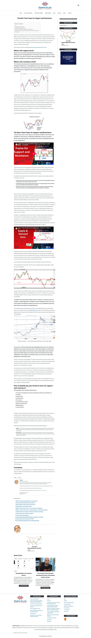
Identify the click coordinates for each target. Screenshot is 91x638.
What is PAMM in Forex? (35, 608)
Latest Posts (19, 477)
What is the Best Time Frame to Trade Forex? (25, 504)
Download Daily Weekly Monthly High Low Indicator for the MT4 (29, 517)
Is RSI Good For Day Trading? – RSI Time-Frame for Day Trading (29, 511)
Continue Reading (24, 585)
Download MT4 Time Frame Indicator (24, 506)
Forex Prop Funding (38, 13)
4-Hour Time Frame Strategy (22, 515)
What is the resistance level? (20, 28)
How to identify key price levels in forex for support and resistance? (27, 30)
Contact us (66, 611)
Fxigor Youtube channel (42, 490)
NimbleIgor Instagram (68, 606)
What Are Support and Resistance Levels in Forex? (26, 501)
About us (49, 600)
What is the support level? (19, 26)
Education (49, 621)
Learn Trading (48, 13)
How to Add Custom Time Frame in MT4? (24, 513)
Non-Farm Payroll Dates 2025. (36, 603)
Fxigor (21, 480)
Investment (49, 619)
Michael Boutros (33, 310)
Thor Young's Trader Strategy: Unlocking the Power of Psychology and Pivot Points (45, 575)
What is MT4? (33, 613)
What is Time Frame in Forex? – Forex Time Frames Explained (29, 508)
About (64, 13)
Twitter (65, 600)
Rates (54, 13)
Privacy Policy (66, 609)
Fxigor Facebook (67, 604)
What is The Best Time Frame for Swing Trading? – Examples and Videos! (31, 509)
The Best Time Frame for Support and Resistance (24, 29)
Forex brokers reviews (51, 617)
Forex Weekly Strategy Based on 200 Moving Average (27, 520)
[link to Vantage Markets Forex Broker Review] (23, 564)
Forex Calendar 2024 (34, 598)
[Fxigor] (17, 483)
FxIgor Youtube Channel (69, 602)
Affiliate (59, 13)
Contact (70, 13)
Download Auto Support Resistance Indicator (25, 502)
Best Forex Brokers (28, 13)
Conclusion (17, 31)
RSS (65, 598)
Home (20, 13)
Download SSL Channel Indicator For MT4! (25, 518)
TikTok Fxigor (67, 607)
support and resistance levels (36, 47)
